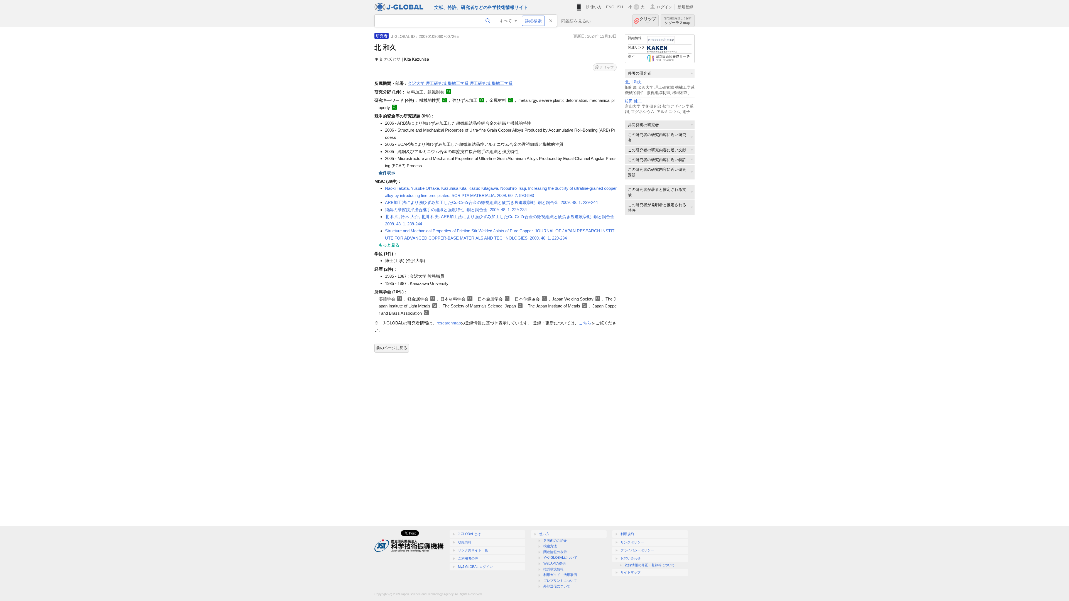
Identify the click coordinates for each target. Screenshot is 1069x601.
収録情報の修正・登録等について (650, 565)
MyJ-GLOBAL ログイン (475, 567)
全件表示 (387, 172)
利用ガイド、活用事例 (560, 575)
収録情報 (464, 542)
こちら (585, 323)
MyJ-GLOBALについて (560, 558)
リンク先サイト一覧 (473, 550)
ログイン (664, 7)
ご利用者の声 (468, 558)
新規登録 (685, 7)
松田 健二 (633, 101)
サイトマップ (631, 572)
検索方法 (550, 546)
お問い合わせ (631, 558)
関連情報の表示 (555, 552)
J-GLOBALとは (469, 534)
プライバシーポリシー (637, 550)
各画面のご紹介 (555, 541)
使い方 (596, 7)
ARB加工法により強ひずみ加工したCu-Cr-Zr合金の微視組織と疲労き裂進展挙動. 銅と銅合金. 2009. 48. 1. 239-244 (491, 202)
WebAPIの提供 (554, 563)
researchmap (449, 323)
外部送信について (556, 586)
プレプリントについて (560, 581)
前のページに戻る (391, 348)
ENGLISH (614, 7)
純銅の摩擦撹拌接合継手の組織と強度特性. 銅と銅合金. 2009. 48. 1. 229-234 (456, 209)
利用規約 (627, 534)
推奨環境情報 (553, 569)
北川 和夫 (633, 82)
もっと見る (389, 245)
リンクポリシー (632, 542)
